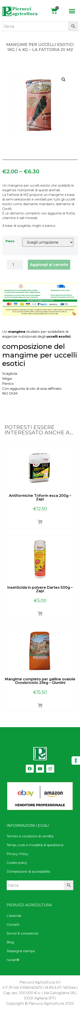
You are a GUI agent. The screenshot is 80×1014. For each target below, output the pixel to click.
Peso (10, 241)
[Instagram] (50, 769)
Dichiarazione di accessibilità (28, 872)
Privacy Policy (17, 854)
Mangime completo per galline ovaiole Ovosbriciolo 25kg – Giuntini (40, 681)
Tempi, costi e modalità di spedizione (35, 845)
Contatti (13, 925)
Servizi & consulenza (22, 933)
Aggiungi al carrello (49, 265)
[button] (72, 11)
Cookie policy (17, 863)
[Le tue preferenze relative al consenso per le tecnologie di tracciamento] (76, 760)
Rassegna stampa (21, 951)
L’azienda (14, 916)
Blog (10, 942)
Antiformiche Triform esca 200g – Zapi (40, 497)
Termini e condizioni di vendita (30, 836)
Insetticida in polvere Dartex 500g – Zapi (40, 589)
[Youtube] (40, 769)
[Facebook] (30, 769)
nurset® (13, 960)
